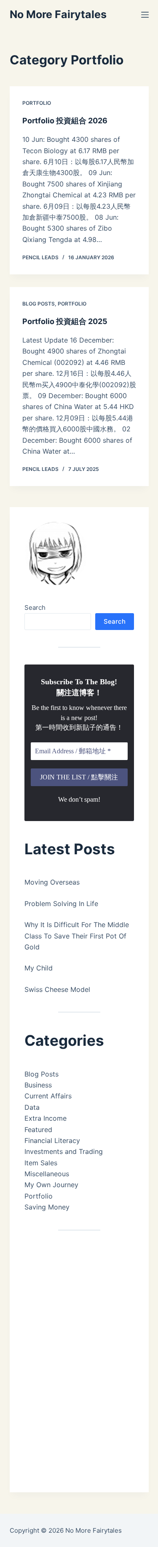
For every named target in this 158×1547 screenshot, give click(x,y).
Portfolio (36, 103)
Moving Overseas (52, 882)
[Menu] (145, 15)
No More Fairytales (58, 14)
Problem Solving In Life (61, 903)
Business (38, 1085)
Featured (38, 1129)
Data (32, 1107)
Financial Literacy (52, 1140)
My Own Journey (51, 1184)
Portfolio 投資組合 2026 (64, 120)
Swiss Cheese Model (57, 989)
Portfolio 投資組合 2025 (64, 321)
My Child (38, 968)
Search (35, 607)
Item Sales (40, 1163)
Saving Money (47, 1207)
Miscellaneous (46, 1174)
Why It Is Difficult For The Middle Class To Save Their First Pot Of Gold (76, 935)
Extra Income (45, 1118)
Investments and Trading (63, 1151)
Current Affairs (48, 1096)
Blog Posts (38, 303)
